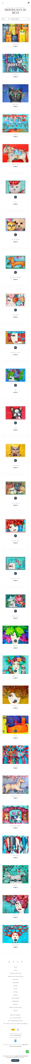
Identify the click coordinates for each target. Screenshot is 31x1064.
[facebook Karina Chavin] (13, 961)
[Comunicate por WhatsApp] (27, 1051)
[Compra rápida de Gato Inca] (15, 731)
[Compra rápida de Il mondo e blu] (15, 535)
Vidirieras (15, 995)
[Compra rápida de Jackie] (15, 197)
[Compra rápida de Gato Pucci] (15, 761)
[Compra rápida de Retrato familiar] (15, 234)
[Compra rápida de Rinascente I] (15, 671)
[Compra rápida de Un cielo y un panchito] (15, 272)
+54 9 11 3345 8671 (16, 1018)
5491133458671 (16, 1015)
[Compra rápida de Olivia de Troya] (15, 159)
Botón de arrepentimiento (15, 1046)
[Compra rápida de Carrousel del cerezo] (15, 791)
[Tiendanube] (15, 1035)
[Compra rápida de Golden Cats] (15, 701)
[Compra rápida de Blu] (15, 385)
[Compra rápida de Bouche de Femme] (15, 347)
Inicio (8, 7)
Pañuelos (15, 985)
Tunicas (15, 988)
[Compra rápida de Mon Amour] (15, 310)
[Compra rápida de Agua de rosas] (15, 611)
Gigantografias (15, 1001)
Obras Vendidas (15, 998)
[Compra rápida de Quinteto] (15, 129)
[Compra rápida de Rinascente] (15, 99)
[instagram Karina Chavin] (9, 961)
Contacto (15, 1010)
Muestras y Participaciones (15, 1007)
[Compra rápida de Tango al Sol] (15, 850)
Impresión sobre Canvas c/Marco (15, 976)
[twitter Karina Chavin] (18, 961)
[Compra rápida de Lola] (15, 422)
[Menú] (3, 3)
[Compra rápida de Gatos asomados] (15, 498)
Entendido (15, 1060)
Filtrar (3, 19)
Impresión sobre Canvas (15, 973)
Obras (15, 970)
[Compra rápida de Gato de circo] (15, 460)
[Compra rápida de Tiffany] (15, 880)
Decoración (15, 979)
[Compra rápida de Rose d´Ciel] (15, 910)
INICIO (15, 967)
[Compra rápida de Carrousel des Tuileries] (15, 820)
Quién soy (15, 1004)
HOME (11, 7)
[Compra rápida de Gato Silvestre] (15, 69)
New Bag (15, 992)
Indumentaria (15, 982)
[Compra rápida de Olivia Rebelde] (15, 940)
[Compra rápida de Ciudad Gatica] (15, 39)
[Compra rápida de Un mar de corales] (15, 573)
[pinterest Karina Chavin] (22, 961)
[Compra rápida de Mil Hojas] (15, 640)
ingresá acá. (25, 1044)
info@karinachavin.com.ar (17, 1020)
